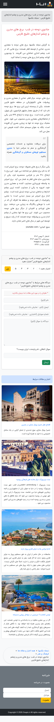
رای (7, 268)
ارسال (46, 362)
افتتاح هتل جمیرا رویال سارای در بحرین (35, 424)
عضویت (45, 700)
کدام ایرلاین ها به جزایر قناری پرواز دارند (35, 549)
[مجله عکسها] (42, 4)
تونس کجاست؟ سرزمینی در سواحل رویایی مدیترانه (31, 614)
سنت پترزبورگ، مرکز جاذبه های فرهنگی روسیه (33, 479)
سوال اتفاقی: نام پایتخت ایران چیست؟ (33, 349)
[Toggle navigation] (5, 4)
